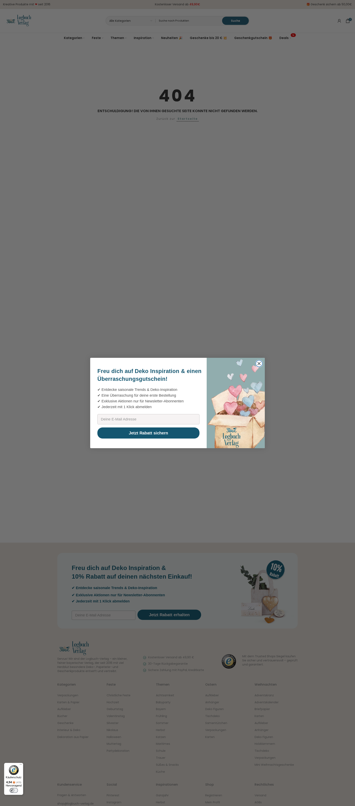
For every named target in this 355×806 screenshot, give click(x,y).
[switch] (14, 790)
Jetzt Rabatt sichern (148, 433)
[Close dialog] (259, 363)
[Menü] (20, 765)
